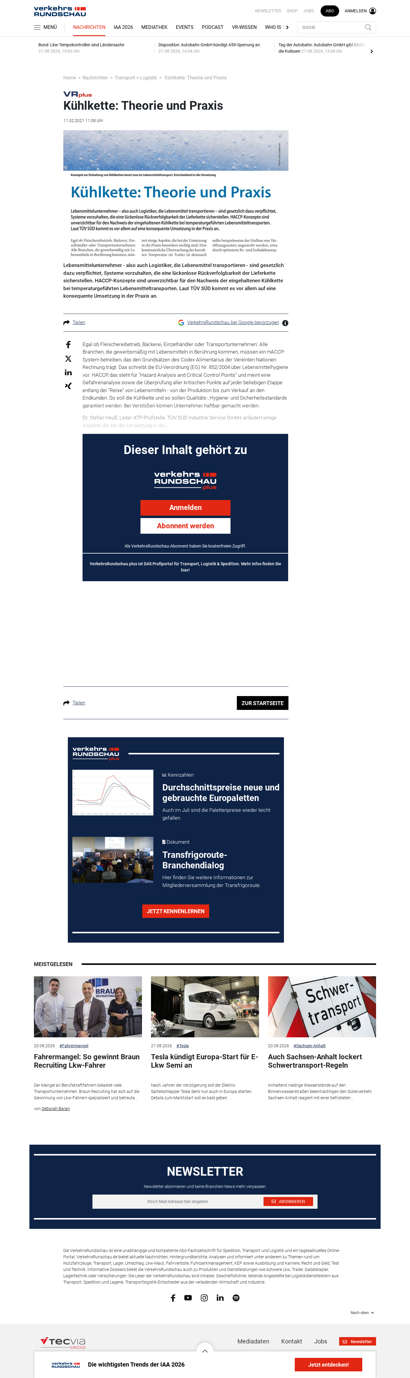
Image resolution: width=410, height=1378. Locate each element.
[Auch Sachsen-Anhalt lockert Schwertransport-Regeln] (322, 1006)
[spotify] (236, 1297)
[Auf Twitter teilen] (68, 358)
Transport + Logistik (136, 78)
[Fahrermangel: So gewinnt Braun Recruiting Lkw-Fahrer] (88, 1006)
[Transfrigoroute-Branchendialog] (112, 859)
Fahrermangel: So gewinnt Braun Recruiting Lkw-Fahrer (87, 1061)
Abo (330, 10)
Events (185, 27)
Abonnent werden (185, 526)
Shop (292, 10)
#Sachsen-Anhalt (310, 1045)
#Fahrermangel (73, 1045)
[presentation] (371, 51)
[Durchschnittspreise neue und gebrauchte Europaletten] (112, 792)
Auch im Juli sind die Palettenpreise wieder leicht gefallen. (216, 814)
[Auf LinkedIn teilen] (68, 372)
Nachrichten (89, 27)
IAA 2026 (123, 27)
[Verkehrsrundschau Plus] (77, 94)
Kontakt (291, 1341)
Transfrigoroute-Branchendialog (194, 860)
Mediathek (154, 27)
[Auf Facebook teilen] (68, 344)
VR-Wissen (244, 27)
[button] (205, 1346)
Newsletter (268, 10)
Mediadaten (253, 1341)
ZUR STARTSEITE (263, 703)
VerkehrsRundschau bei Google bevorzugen (233, 322)
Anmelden (185, 507)
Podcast (213, 27)
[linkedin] (220, 1297)
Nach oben (360, 1313)
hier (184, 570)
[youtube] (188, 1297)
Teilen (79, 322)
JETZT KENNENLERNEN (176, 911)
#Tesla (182, 1045)
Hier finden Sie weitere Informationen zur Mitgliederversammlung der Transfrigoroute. (211, 881)
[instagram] (204, 1297)
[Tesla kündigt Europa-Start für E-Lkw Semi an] (205, 1006)
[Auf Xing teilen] (68, 385)
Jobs (308, 10)
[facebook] (173, 1297)
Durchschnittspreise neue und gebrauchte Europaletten (220, 792)
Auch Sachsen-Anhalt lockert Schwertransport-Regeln (315, 1061)
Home (69, 78)
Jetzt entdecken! (328, 1364)
